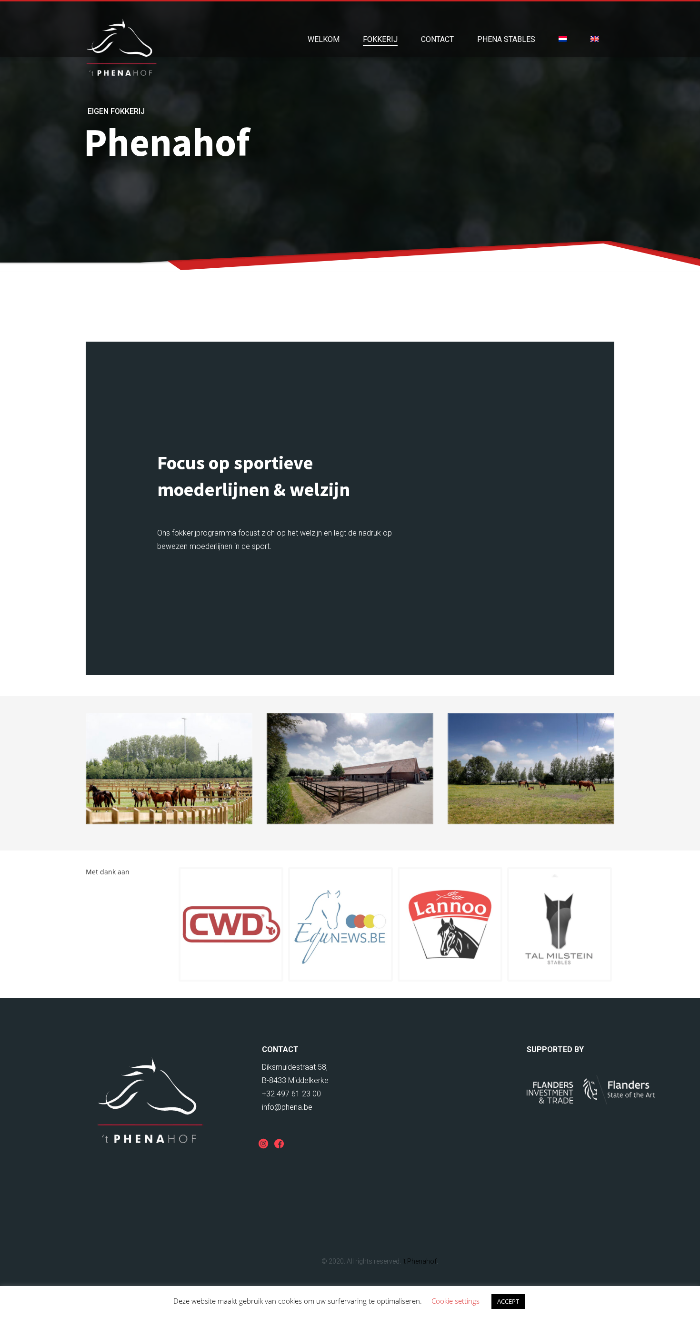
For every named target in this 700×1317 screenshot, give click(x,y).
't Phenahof (419, 1261)
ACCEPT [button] (508, 1301)
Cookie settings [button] (455, 1301)
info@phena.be (287, 1107)
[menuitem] (563, 39)
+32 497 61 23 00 (291, 1093)
